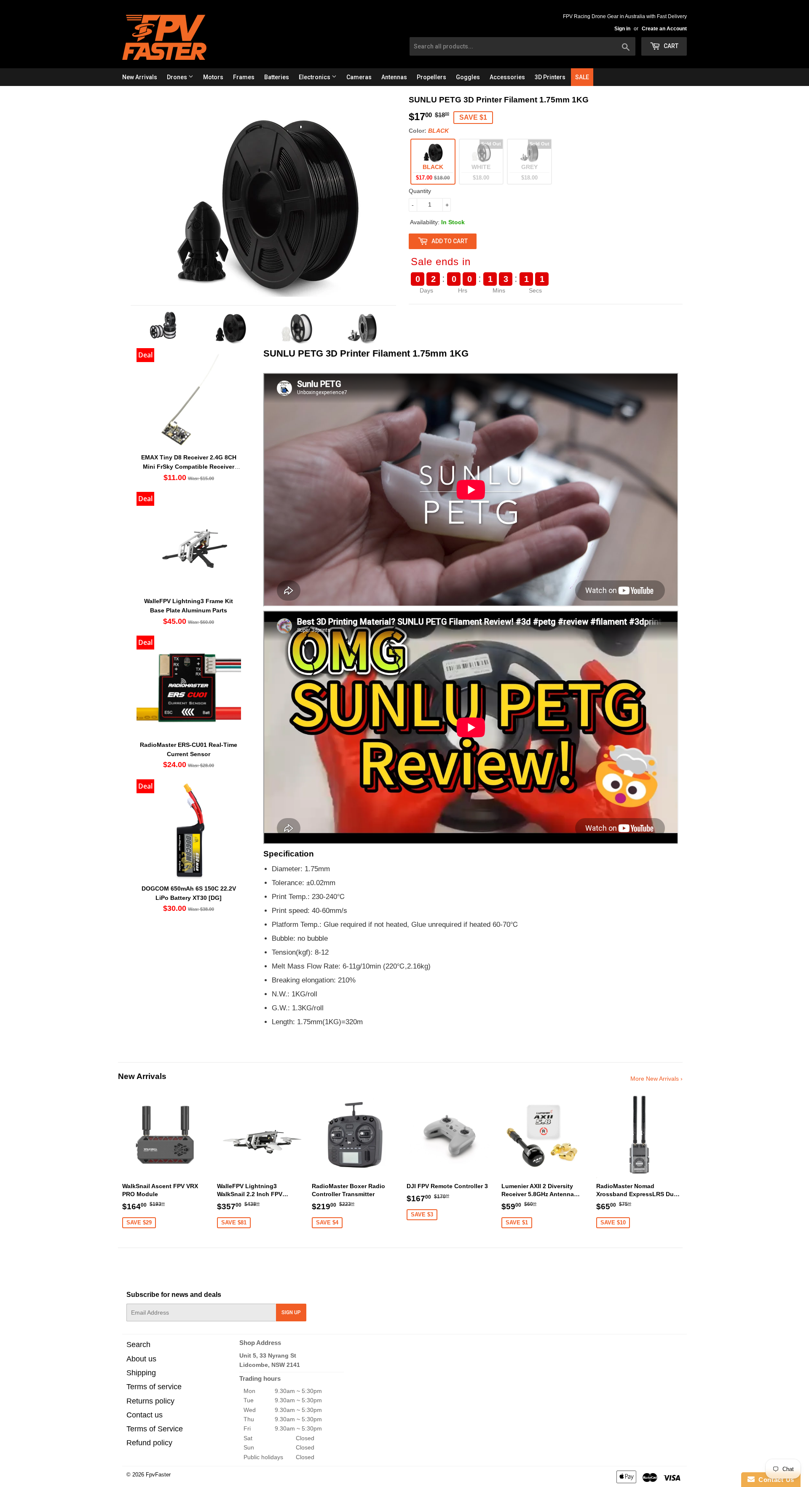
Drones (177, 77)
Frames (243, 77)
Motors (213, 77)
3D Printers (550, 77)
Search (138, 1344)
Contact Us (774, 1479)
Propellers (431, 77)
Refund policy (149, 1443)
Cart (670, 46)
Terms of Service (154, 1429)
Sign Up (291, 1312)
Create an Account (664, 29)
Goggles (468, 77)
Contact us (144, 1415)
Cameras (359, 77)
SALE (582, 77)
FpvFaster (158, 1474)
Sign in (622, 29)
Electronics (315, 77)
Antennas (394, 77)
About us (141, 1359)
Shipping (141, 1373)
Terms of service (154, 1386)
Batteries (276, 77)
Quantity (420, 191)
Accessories (507, 77)
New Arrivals (139, 77)
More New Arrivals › (656, 1078)
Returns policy (150, 1401)
